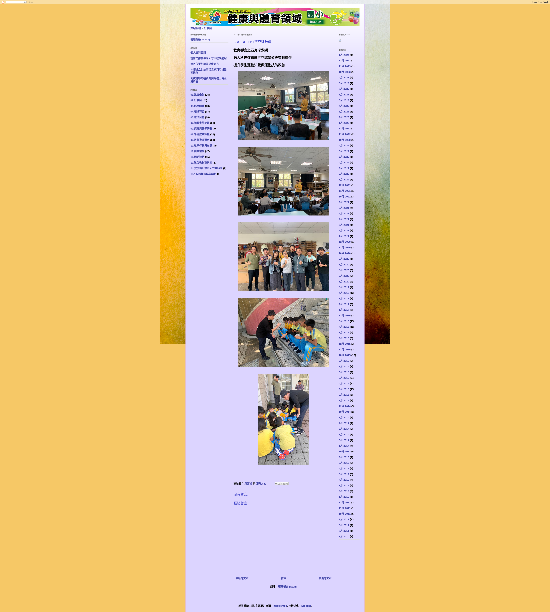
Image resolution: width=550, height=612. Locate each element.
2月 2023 (344, 117)
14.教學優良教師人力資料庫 (206, 168)
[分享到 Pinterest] (287, 483)
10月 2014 (345, 411)
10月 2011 (345, 513)
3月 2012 (344, 485)
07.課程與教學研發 (201, 128)
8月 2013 (344, 462)
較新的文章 (242, 578)
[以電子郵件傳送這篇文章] (276, 483)
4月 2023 (344, 105)
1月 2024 (344, 55)
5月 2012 (344, 474)
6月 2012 (344, 468)
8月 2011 (344, 525)
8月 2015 (344, 366)
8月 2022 (344, 151)
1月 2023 (344, 122)
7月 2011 (344, 530)
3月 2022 (344, 168)
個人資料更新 (198, 52)
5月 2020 (344, 270)
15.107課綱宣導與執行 (203, 174)
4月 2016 (344, 326)
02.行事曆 (196, 100)
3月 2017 (344, 298)
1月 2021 (344, 236)
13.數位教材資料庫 (201, 162)
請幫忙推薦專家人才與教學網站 (208, 58)
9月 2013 (344, 457)
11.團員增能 (197, 151)
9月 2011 (344, 519)
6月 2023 (344, 94)
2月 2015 (344, 394)
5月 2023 (344, 100)
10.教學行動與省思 (201, 145)
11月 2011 (345, 508)
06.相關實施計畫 (200, 122)
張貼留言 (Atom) (287, 586)
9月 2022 (344, 145)
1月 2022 (344, 179)
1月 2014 (344, 445)
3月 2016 (344, 332)
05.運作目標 (197, 117)
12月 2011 (345, 502)
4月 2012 (344, 479)
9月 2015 (344, 360)
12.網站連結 (197, 157)
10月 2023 (345, 72)
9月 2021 (344, 202)
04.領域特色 (197, 111)
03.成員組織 (197, 106)
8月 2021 (344, 207)
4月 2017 (344, 292)
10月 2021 (345, 196)
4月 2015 (344, 383)
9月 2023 (344, 77)
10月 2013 (345, 451)
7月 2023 (344, 88)
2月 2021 (344, 230)
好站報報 (195, 28)
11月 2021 (345, 190)
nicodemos (280, 605)
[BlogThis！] (279, 483)
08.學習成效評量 (200, 134)
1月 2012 (344, 496)
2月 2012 (344, 491)
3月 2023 (344, 111)
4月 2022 (344, 162)
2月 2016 (344, 338)
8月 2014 (344, 417)
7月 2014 (344, 423)
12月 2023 (345, 60)
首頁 (283, 578)
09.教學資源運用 (200, 140)
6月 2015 (344, 372)
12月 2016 (345, 315)
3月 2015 (344, 389)
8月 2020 (344, 264)
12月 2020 (345, 241)
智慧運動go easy (200, 39)
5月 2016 (344, 321)
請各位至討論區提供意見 (204, 64)
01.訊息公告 (197, 94)
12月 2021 (345, 185)
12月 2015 (345, 343)
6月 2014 (344, 428)
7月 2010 (344, 536)
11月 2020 (345, 247)
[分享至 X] (281, 483)
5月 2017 (344, 287)
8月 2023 (344, 83)
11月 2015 (345, 349)
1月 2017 (344, 309)
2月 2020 (344, 275)
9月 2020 (344, 258)
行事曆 (208, 28)
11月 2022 (345, 134)
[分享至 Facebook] (284, 483)
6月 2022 (344, 156)
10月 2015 (345, 355)
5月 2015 (344, 377)
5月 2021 (344, 213)
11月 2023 (345, 66)
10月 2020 (345, 253)
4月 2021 (344, 219)
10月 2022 (345, 140)
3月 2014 (344, 440)
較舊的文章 (325, 578)
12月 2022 (345, 128)
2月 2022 (344, 173)
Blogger (306, 605)
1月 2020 (344, 281)
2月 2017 (344, 304)
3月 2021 (344, 225)
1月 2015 (344, 400)
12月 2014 (345, 406)
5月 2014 (344, 434)
